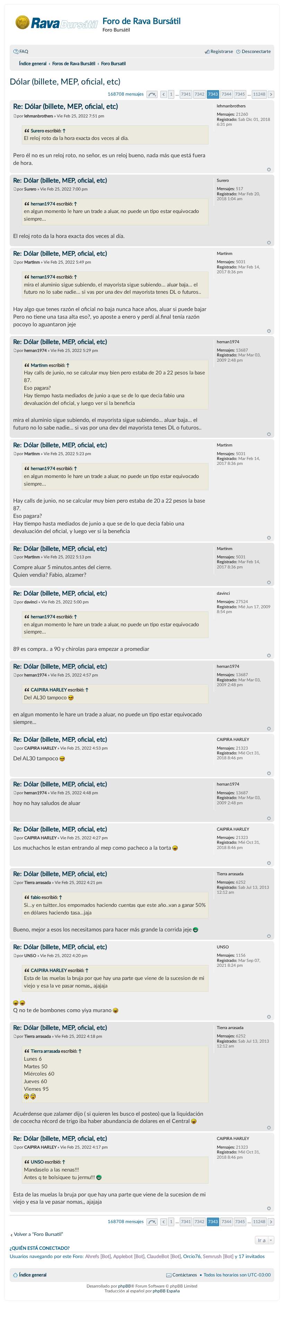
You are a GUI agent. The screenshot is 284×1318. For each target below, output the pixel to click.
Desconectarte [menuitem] (256, 51)
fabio (36, 897)
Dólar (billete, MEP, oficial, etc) (65, 82)
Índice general (32, 1275)
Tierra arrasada (45, 1051)
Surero (37, 131)
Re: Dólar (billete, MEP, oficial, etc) (65, 106)
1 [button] (171, 94)
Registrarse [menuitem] (222, 51)
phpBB (124, 1286)
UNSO (37, 1162)
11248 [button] (259, 94)
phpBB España (166, 1291)
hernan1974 (43, 204)
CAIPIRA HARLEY (49, 690)
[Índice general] (57, 22)
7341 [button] (186, 94)
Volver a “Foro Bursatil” (38, 1234)
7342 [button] (199, 94)
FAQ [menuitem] (23, 51)
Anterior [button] (163, 94)
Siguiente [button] (271, 94)
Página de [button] (152, 94)
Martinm (39, 365)
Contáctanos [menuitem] (184, 1275)
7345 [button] (240, 94)
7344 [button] (226, 94)
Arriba (269, 169)
